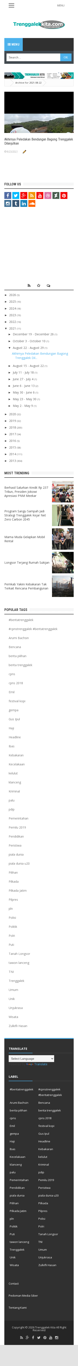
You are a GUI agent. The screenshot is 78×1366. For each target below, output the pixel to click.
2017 (13, 434)
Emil (12, 692)
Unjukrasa (16, 1008)
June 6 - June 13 (24, 386)
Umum (13, 990)
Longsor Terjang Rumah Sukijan (26, 562)
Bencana (15, 647)
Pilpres (13, 899)
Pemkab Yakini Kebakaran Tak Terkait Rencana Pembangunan (26, 586)
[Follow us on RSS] (31, 195)
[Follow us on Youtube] (39, 195)
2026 (13, 295)
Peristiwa (15, 845)
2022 (13, 322)
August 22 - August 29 (29, 348)
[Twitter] (39, 1338)
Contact (14, 1283)
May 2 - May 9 (23, 406)
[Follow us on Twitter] (15, 195)
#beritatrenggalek (21, 620)
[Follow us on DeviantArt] (55, 195)
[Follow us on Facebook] (7, 195)
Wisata (13, 1017)
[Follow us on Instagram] (7, 203)
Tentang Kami (18, 1308)
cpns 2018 (16, 683)
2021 (13, 328)
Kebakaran (16, 755)
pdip (12, 809)
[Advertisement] (31, 246)
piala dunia (16, 854)
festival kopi (17, 701)
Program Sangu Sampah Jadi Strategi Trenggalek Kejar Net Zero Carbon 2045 (25, 515)
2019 (13, 421)
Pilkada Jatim (18, 890)
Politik (13, 927)
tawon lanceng (19, 963)
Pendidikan (16, 836)
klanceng (15, 782)
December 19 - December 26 (34, 334)
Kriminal (14, 791)
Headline (15, 737)
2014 (13, 454)
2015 (13, 447)
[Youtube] (50, 1338)
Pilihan (13, 872)
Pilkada (14, 881)
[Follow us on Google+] (23, 195)
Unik (12, 999)
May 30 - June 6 (24, 392)
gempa (13, 710)
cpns (12, 674)
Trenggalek (16, 981)
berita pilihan (17, 656)
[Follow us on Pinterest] (63, 195)
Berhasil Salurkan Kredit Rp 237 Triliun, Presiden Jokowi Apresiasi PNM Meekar (26, 491)
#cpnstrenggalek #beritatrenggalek (33, 629)
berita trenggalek (20, 665)
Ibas (12, 746)
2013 (13, 461)
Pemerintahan (18, 818)
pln (11, 909)
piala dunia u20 (19, 863)
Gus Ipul (14, 719)
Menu (15, 44)
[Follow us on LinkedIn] (23, 203)
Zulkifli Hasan (18, 1026)
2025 (13, 301)
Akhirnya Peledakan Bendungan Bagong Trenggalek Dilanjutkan (38, 141)
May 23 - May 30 (25, 399)
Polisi (12, 918)
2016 (13, 441)
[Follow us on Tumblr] (15, 203)
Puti (11, 945)
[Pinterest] (44, 1338)
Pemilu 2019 (17, 827)
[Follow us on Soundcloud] (31, 203)
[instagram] (56, 1338)
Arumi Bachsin (19, 638)
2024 (13, 308)
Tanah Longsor (19, 954)
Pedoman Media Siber (23, 1295)
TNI (11, 972)
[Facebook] (33, 1338)
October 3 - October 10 (29, 341)
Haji (11, 728)
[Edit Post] (24, 151)
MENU (61, 5)
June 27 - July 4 (23, 379)
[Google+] (27, 1338)
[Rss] (21, 1338)
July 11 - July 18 (24, 372)
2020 (13, 414)
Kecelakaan (17, 764)
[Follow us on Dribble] (47, 195)
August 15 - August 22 (29, 366)
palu (12, 800)
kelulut (13, 773)
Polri (12, 936)
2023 (13, 315)
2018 (13, 427)
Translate (40, 1064)
